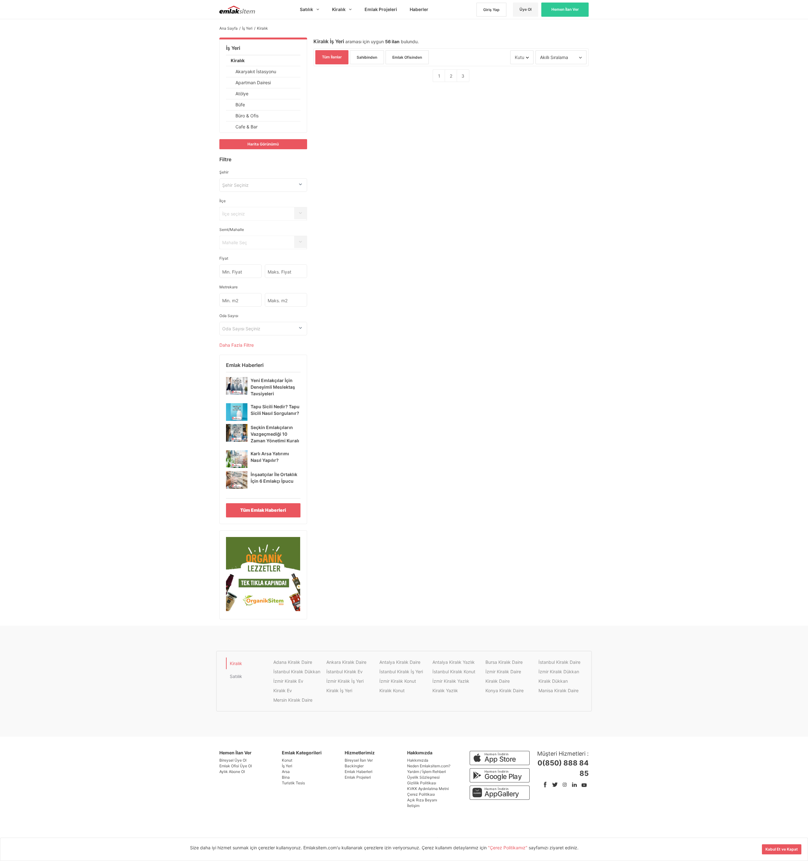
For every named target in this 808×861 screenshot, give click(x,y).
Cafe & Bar (246, 126)
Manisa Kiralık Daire (558, 690)
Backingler (354, 766)
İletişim (413, 805)
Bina (286, 777)
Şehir (224, 172)
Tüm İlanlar (332, 57)
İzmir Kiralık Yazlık (450, 681)
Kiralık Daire (497, 681)
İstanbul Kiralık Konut (453, 671)
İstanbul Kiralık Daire (559, 662)
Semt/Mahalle (231, 229)
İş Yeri (233, 48)
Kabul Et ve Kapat (781, 849)
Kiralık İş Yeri (339, 690)
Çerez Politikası (421, 794)
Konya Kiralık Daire (504, 690)
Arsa (286, 771)
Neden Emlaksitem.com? (428, 766)
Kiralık (238, 60)
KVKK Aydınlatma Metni (428, 788)
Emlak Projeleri (358, 777)
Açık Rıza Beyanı (422, 800)
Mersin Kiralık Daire (292, 700)
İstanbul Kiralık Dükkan (296, 671)
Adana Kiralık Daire (292, 662)
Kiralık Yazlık (445, 690)
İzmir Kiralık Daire (503, 671)
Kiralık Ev (282, 690)
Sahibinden (367, 57)
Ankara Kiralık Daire (346, 662)
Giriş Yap (491, 9)
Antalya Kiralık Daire (399, 662)
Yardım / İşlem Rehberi (426, 771)
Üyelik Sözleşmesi (423, 777)
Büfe (240, 104)
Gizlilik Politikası (421, 783)
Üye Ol (526, 9)
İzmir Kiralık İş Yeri (345, 681)
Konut (287, 760)
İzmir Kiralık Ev (288, 681)
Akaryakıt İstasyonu (255, 71)
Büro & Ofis (246, 115)
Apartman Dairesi (253, 82)
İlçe (222, 200)
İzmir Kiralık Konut (397, 681)
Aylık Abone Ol (232, 771)
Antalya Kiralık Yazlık (453, 662)
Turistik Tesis (293, 783)
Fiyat (223, 258)
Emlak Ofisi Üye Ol (235, 766)
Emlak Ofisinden (407, 57)
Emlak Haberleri (358, 771)
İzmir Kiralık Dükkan (558, 671)
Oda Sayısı (228, 315)
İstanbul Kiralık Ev (344, 671)
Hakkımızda (417, 760)
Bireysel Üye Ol (233, 760)
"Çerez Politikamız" (508, 847)
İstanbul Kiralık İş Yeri (401, 671)
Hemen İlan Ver (565, 9)
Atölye (241, 93)
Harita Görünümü (263, 144)
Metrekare (228, 287)
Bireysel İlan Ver (359, 760)
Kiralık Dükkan (553, 681)
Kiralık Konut (392, 690)
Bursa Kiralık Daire (504, 662)
